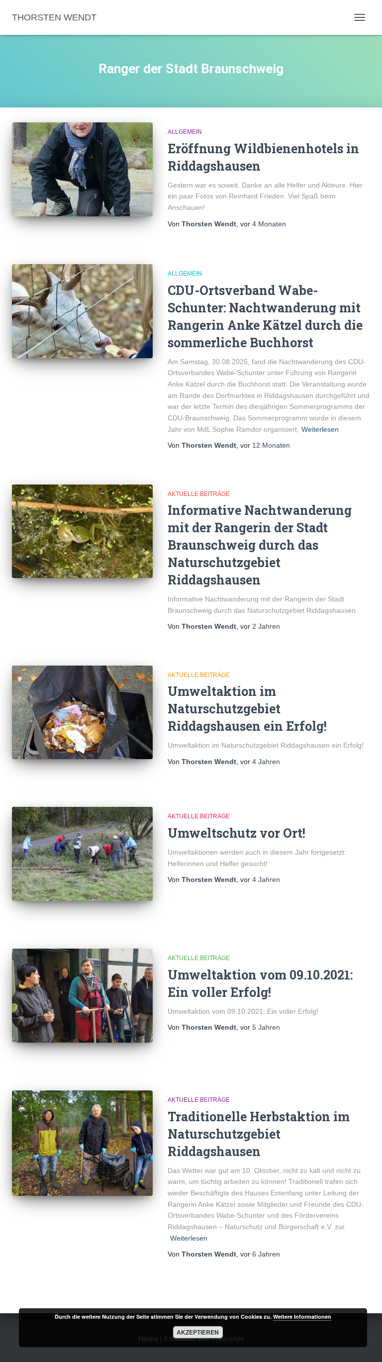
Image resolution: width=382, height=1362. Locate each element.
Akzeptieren (198, 1332)
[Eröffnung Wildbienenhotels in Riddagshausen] (82, 169)
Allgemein (185, 131)
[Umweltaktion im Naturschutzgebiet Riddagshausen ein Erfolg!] (82, 712)
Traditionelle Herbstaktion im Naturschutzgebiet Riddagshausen (259, 1134)
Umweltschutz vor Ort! (236, 833)
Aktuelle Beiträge (199, 493)
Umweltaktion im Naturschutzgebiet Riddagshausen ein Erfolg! (247, 708)
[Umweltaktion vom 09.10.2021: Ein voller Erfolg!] (82, 995)
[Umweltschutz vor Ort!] (82, 853)
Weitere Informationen (302, 1316)
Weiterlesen (320, 429)
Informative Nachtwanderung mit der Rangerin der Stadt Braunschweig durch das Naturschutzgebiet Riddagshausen (260, 545)
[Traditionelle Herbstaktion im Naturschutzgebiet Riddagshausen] (82, 1143)
